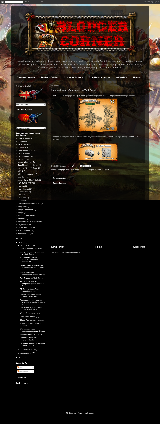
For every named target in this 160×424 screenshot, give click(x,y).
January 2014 (26, 353)
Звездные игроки (102, 170)
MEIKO (21, 171)
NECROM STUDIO (25, 183)
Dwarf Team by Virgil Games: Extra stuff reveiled (31, 309)
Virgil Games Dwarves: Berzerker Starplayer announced (29, 259)
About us (137, 77)
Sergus (21, 213)
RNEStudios (22, 195)
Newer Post (57, 246)
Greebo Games (24, 156)
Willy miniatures (24, 230)
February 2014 (26, 350)
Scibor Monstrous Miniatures (29, 204)
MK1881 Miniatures (25, 174)
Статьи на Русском (73, 77)
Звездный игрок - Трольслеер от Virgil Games (32, 253)
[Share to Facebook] (89, 166)
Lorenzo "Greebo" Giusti (27, 168)
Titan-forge (22, 219)
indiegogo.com (64, 170)
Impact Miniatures (25, 162)
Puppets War (23, 192)
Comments (23, 371)
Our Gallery (121, 77)
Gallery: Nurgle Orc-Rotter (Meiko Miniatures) (30, 296)
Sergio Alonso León (25, 210)
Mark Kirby (22, 177)
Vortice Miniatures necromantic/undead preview (32, 274)
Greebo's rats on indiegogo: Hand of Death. (31, 339)
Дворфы (90, 170)
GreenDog (22, 159)
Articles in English (49, 77)
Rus (72, 170)
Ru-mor (21, 201)
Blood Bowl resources (99, 77)
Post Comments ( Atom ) (72, 252)
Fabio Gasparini (24, 144)
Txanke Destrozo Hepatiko (28, 221)
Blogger (90, 413)
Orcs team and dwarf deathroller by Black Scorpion (33, 344)
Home (98, 246)
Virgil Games (80, 96)
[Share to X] (86, 166)
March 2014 (25, 245)
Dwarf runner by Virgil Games (31, 278)
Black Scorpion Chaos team (31, 248)
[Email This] (81, 166)
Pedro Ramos (23, 189)
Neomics (21, 186)
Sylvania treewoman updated (31, 334)
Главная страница (26, 77)
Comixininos (23, 141)
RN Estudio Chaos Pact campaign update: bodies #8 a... (32, 283)
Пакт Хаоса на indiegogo (30, 317)
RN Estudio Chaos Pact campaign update (29, 290)
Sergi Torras (23, 207)
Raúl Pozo (22, 198)
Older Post (139, 246)
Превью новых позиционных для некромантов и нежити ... (32, 267)
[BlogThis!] (83, 166)
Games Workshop (25, 150)
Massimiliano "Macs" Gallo (28, 180)
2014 (20, 242)
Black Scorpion (24, 138)
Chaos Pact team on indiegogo (32, 320)
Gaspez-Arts (23, 153)
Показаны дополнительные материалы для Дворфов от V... (32, 302)
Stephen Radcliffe (25, 216)
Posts (21, 367)
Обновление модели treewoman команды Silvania (32, 330)
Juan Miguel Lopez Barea (28, 165)
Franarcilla (22, 147)
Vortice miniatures (25, 227)
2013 (20, 357)
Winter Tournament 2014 (30, 313)
